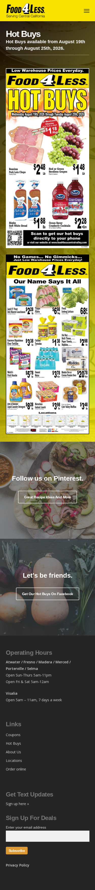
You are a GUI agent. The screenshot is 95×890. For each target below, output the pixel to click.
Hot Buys (13, 743)
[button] (47, 497)
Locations (14, 760)
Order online (16, 769)
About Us (13, 752)
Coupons (13, 734)
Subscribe (17, 851)
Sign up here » (17, 803)
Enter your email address (26, 827)
